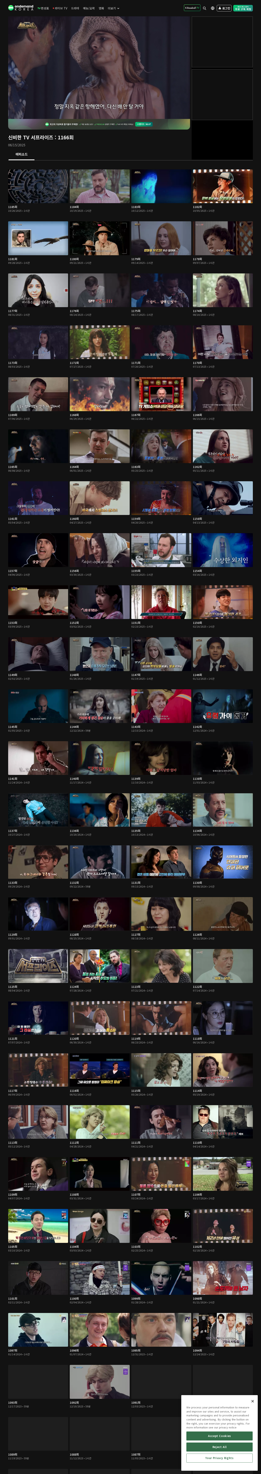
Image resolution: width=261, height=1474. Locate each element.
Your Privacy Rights (219, 1458)
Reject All (219, 1447)
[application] (99, 67)
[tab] (21, 154)
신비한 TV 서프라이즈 (30, 137)
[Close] (252, 1401)
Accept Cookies (219, 1436)
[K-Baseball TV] (192, 7)
